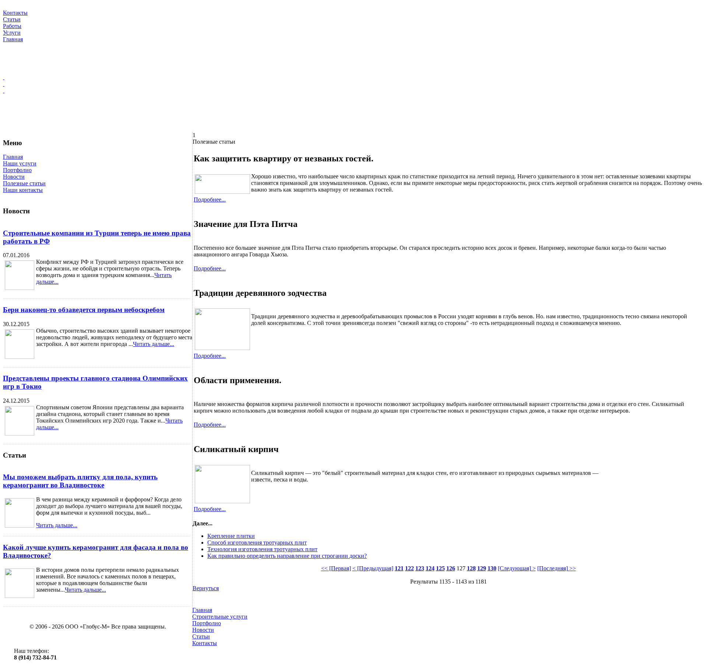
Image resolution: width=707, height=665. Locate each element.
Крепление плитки (231, 536)
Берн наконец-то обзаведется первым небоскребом (84, 310)
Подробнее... (210, 199)
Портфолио (17, 170)
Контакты (204, 643)
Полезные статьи (24, 183)
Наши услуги (19, 163)
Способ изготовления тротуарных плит (257, 542)
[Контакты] (353, 90)
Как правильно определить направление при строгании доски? (287, 556)
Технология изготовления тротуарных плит (262, 549)
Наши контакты (23, 190)
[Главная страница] (353, 77)
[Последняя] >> (556, 568)
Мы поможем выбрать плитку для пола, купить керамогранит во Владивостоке (80, 481)
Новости (14, 177)
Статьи (201, 636)
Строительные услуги (219, 616)
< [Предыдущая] (372, 568)
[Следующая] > (517, 568)
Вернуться (206, 588)
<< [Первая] (336, 568)
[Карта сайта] (353, 84)
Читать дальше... (153, 344)
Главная (13, 157)
